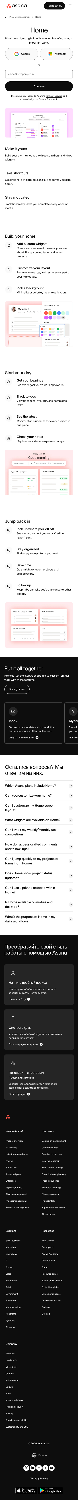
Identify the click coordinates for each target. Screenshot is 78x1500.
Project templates (50, 1287)
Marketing (11, 1247)
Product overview (14, 1141)
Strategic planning (51, 1194)
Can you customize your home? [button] (28, 795)
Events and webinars (52, 1280)
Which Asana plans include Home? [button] (30, 785)
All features (11, 1147)
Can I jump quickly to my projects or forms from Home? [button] (31, 861)
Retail (8, 1287)
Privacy (9, 1413)
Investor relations (14, 1400)
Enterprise (11, 1181)
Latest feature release (17, 1154)
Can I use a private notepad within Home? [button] (30, 890)
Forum (45, 1267)
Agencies (10, 1320)
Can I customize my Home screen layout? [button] (29, 808)
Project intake (49, 1201)
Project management (16, 1201)
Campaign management (54, 1141)
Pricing (9, 1161)
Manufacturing (13, 1307)
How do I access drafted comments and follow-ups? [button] (31, 847)
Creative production (52, 1154)
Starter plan (11, 1167)
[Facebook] (45, 1468)
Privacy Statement (48, 99)
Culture (9, 1387)
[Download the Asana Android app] (50, 1490)
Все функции (17, 689)
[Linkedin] (33, 1468)
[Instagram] (39, 1468)
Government (12, 1294)
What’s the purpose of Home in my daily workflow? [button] (30, 919)
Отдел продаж (17, 1094)
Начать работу (54, 6)
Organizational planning (54, 1174)
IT (6, 1260)
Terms (33, 1478)
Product (9, 1267)
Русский (42, 1454)
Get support (48, 1247)
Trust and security (14, 1407)
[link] (19, 17)
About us (10, 1353)
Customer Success (51, 1294)
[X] (26, 1468)
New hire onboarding (52, 1167)
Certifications (48, 1260)
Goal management (51, 1161)
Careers (10, 1373)
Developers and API (51, 1300)
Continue (39, 86)
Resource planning (51, 1187)
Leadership (11, 1360)
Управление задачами (53, 1207)
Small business (13, 1240)
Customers (11, 1367)
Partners (46, 1307)
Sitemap (46, 1314)
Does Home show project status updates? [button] (28, 875)
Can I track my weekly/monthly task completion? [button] (31, 832)
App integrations (14, 1187)
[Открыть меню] (70, 5)
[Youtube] (52, 1468)
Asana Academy (50, 1254)
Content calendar (50, 1147)
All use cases (48, 1214)
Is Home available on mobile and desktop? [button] (29, 904)
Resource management (17, 1207)
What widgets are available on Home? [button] (32, 820)
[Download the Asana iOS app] (26, 1490)
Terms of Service (54, 96)
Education (11, 1300)
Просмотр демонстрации (23, 1044)
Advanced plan (13, 1174)
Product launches (50, 1181)
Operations (11, 1254)
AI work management (16, 1194)
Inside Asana (12, 1380)
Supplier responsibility (17, 1420)
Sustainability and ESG (17, 1427)
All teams (10, 1327)
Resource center (50, 1274)
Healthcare (11, 1280)
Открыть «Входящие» (21, 737)
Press (8, 1393)
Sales (8, 1274)
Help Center (48, 1240)
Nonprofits (11, 1314)
